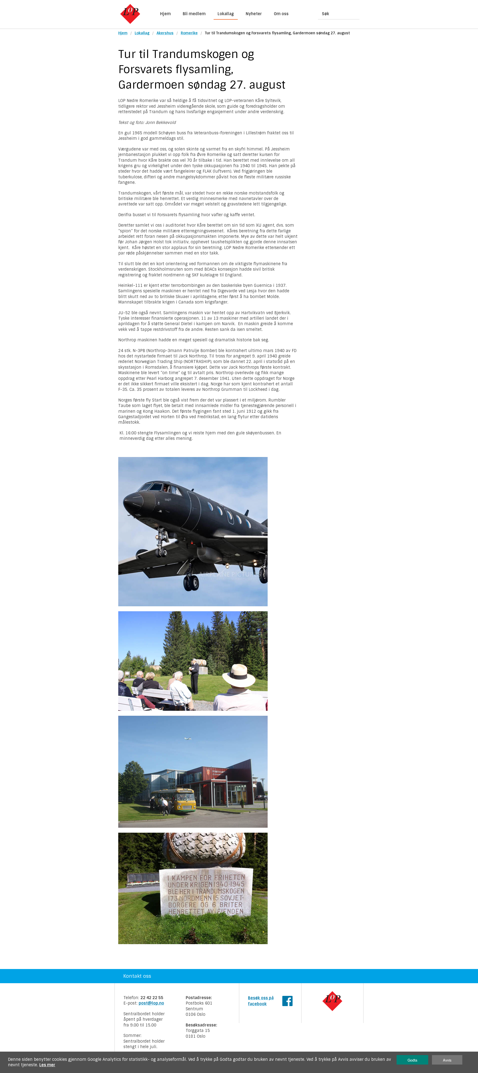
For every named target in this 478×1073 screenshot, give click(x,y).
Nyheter (254, 13)
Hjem (165, 13)
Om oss (281, 13)
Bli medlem (194, 13)
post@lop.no (151, 1003)
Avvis (447, 1060)
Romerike (189, 33)
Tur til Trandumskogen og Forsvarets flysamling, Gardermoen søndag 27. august (277, 33)
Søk (325, 13)
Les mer (47, 1065)
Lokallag (226, 13)
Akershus (165, 33)
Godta (412, 1060)
